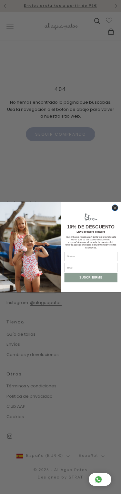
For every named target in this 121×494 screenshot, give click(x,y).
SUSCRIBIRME (90, 277)
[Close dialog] (115, 208)
